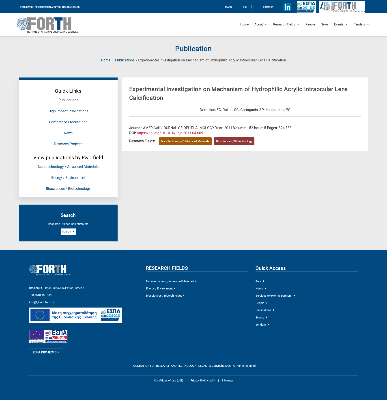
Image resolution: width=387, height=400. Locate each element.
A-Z (245, 7)
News (68, 133)
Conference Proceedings (68, 122)
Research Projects (68, 144)
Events (260, 317)
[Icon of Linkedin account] (287, 7)
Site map (227, 380)
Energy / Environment (68, 178)
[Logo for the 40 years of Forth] (342, 7)
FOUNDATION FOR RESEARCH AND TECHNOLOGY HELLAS (50, 7)
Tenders (261, 324)
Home (105, 60)
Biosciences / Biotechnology (68, 189)
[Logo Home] (50, 24)
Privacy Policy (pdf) (202, 380)
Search (67, 231)
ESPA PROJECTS (44, 352)
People (260, 303)
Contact (268, 7)
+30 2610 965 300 (40, 295)
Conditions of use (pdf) (168, 380)
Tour (259, 281)
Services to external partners (274, 295)
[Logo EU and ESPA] (306, 7)
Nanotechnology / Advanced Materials (68, 167)
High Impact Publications (68, 111)
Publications (125, 60)
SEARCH (229, 7)
